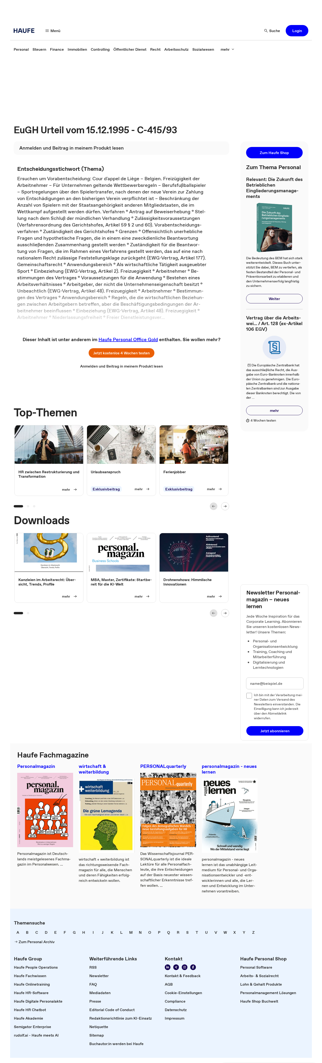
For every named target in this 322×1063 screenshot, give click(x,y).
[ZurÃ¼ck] (213, 506)
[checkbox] (249, 696)
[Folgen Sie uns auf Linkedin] (167, 967)
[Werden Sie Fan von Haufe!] (193, 967)
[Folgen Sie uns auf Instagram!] (184, 967)
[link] (21, 49)
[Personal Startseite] (25, 31)
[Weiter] (225, 506)
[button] (297, 30)
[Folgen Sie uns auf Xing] (176, 967)
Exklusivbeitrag (106, 489)
